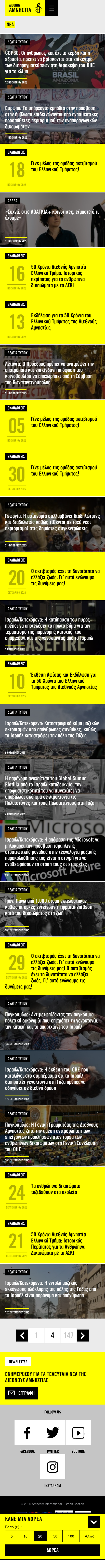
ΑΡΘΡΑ (12, 200)
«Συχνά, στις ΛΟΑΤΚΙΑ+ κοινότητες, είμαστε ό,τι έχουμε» (52, 219)
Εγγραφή (26, 1393)
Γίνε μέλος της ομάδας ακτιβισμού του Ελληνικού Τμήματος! (52, 168)
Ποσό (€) (13, 1527)
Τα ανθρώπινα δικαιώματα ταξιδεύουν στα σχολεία (52, 1191)
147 (69, 1335)
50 (55, 1536)
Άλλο (89, 1536)
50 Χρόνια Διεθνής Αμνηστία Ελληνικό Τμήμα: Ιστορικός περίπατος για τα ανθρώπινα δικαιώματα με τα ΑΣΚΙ (52, 272)
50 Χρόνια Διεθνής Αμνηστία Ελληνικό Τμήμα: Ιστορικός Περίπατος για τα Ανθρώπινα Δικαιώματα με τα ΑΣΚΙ (52, 1239)
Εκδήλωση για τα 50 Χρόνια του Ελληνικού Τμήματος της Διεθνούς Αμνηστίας (52, 320)
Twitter (53, 1451)
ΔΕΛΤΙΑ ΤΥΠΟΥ (18, 42)
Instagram (52, 1485)
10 (25, 1536)
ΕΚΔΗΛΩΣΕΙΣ (16, 152)
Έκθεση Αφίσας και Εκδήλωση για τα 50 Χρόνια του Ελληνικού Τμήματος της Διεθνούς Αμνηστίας (52, 679)
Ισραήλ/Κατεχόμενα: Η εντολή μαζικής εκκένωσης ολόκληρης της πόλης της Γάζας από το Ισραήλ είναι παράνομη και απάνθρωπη (52, 1291)
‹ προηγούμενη (22, 1336)
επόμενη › (83, 1336)
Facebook (27, 1451)
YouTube (78, 1451)
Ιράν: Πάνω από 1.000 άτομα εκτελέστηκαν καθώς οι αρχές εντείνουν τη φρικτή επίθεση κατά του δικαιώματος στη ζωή (52, 909)
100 (71, 1536)
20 (40, 1536)
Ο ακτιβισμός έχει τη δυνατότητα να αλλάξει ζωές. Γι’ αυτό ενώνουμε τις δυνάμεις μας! (52, 576)
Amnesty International (25, 8)
